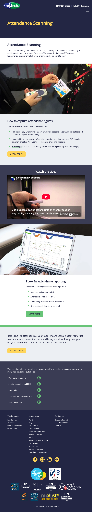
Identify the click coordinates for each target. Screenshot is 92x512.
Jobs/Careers (12, 420)
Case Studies (33, 426)
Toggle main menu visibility (87, 12)
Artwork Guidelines (35, 434)
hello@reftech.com (81, 6)
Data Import (33, 443)
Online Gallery (12, 429)
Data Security (34, 429)
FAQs (31, 437)
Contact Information (62, 420)
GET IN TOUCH (16, 154)
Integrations (33, 446)
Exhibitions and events (37, 432)
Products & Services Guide (38, 440)
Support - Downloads (36, 449)
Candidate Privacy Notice (38, 452)
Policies (31, 420)
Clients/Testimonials (14, 426)
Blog (30, 423)
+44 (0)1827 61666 (62, 6)
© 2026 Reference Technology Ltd (46, 506)
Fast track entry (18, 132)
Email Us (58, 426)
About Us (10, 423)
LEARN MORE (34, 314)
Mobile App (17, 146)
